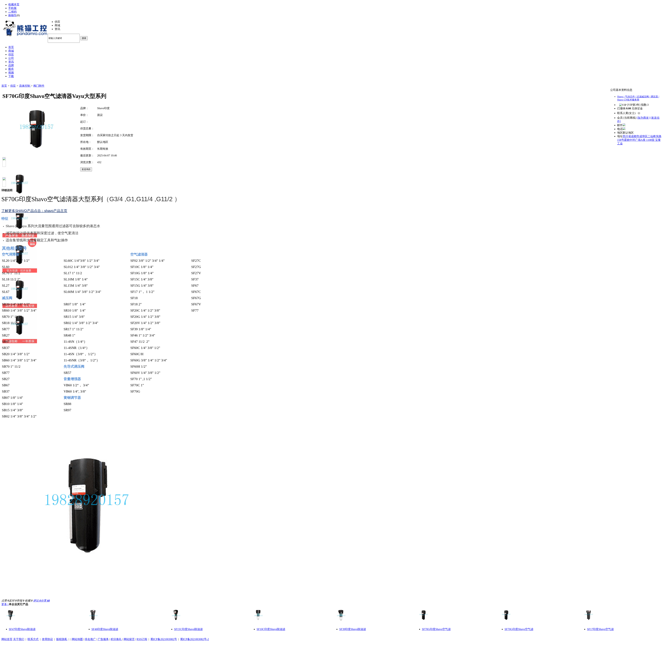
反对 (13, 600)
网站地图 (77, 639)
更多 (5, 604)
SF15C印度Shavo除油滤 (188, 629)
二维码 (12, 11)
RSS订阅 (142, 639)
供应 (13, 85)
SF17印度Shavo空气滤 (600, 629)
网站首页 (6, 639)
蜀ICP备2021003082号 (163, 639)
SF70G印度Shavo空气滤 (436, 629)
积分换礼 (116, 639)
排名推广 (90, 639)
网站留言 (129, 639)
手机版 (12, 8)
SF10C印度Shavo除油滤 (271, 629)
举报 (20, 600)
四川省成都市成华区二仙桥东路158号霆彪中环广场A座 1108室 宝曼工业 (639, 140)
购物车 (12, 15)
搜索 (84, 38)
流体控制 (25, 85)
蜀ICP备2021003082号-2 (194, 639)
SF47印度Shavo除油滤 (22, 629)
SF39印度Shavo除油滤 (352, 629)
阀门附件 (38, 85)
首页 (4, 85)
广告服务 (103, 639)
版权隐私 (61, 639)
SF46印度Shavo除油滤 (104, 629)
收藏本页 (13, 4)
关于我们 (18, 639)
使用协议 (47, 639)
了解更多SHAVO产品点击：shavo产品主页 (34, 211)
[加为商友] (643, 117)
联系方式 (33, 639)
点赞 (5, 600)
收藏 (29, 600)
